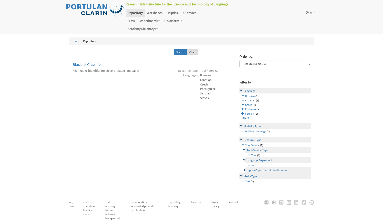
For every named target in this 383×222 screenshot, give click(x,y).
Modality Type (252, 126)
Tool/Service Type (257, 150)
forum (109, 210)
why (71, 202)
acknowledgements (142, 206)
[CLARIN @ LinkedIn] (294, 202)
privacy (215, 206)
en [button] (311, 13)
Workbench (155, 13)
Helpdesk (173, 13)
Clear (192, 52)
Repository (135, 13)
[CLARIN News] (287, 202)
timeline (88, 210)
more (245, 117)
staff (108, 202)
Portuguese (252, 109)
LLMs (131, 21)
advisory (110, 206)
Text (247, 181)
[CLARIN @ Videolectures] (272, 202)
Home (75, 41)
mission (87, 202)
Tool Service (252, 145)
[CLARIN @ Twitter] (302, 202)
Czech (248, 105)
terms (214, 202)
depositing (174, 202)
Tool (254, 155)
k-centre (196, 202)
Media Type (250, 176)
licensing (173, 206)
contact (233, 202)
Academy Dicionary (141, 29)
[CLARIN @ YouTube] (310, 202)
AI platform (172, 21)
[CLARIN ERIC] (265, 202)
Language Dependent (259, 160)
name (86, 214)
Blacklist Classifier (87, 64)
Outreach (189, 13)
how (71, 206)
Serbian (249, 113)
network (110, 214)
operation (89, 206)
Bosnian (250, 96)
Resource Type (252, 140)
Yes (253, 165)
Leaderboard (148, 21)
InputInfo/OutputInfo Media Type (267, 170)
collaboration (139, 202)
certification (138, 210)
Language (249, 91)
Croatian (250, 100)
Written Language (255, 131)
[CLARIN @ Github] (279, 202)
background (112, 218)
